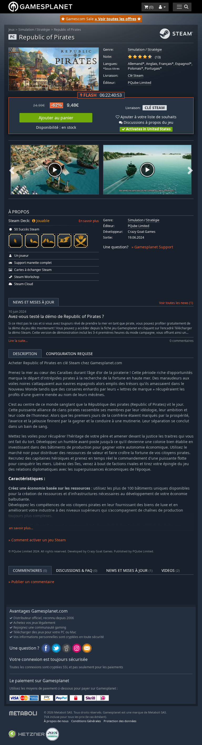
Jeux (11, 30)
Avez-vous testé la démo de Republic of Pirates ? (56, 316)
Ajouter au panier (56, 118)
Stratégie (43, 30)
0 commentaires (182, 341)
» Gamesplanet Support (152, 246)
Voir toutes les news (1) (176, 303)
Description (25, 353)
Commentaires (30, 570)
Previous (12, 169)
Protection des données (120, 721)
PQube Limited (139, 82)
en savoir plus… (21, 528)
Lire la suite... (18, 341)
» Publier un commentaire (31, 581)
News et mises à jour (33, 302)
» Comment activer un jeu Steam (37, 539)
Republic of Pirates (67, 30)
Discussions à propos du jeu (148, 122)
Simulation (26, 30)
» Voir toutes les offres (115, 18)
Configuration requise (69, 353)
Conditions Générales (86, 721)
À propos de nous (56, 721)
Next (190, 169)
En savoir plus (89, 221)
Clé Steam (135, 75)
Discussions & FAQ (76, 570)
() (150, 6)
